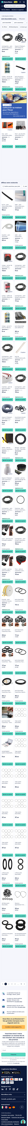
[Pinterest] (10, 1089)
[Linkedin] (2, 1089)
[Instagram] (13, 1089)
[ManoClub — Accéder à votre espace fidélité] (15, 2)
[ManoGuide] (23, 1122)
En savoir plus (16, 1063)
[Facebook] (6, 1089)
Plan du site (18, 1115)
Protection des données (18, 1117)
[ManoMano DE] (10, 1107)
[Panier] (24, 2)
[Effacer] (24, 6)
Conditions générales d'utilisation (10, 1122)
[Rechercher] (5, 6)
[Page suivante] (24, 984)
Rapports (16, 1124)
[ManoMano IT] (2, 1107)
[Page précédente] (2, 984)
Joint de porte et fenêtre (7, 16)
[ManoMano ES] (13, 1107)
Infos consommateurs (7, 1124)
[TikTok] (17, 1089)
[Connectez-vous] (20, 2)
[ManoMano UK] (6, 1107)
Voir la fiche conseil (18, 116)
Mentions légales (5, 1117)
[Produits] (2, 6)
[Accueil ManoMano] (7, 2)
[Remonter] (22, 1107)
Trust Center (4, 1119)
